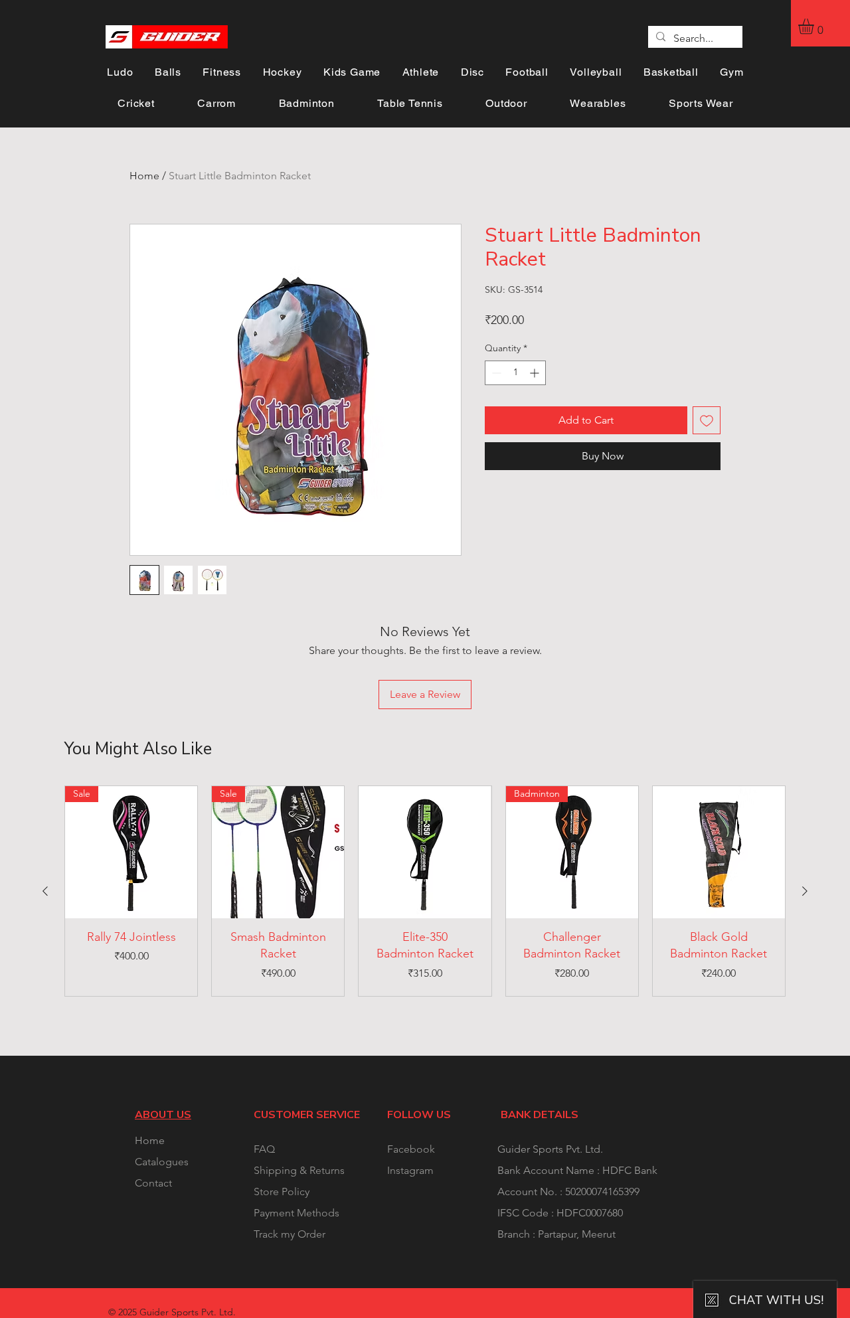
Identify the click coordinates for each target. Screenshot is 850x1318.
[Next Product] (805, 891)
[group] (425, 891)
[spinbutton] (515, 372)
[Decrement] (495, 372)
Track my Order (289, 1234)
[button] (815, 26)
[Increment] (535, 372)
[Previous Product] (45, 891)
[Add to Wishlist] (707, 420)
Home (144, 175)
